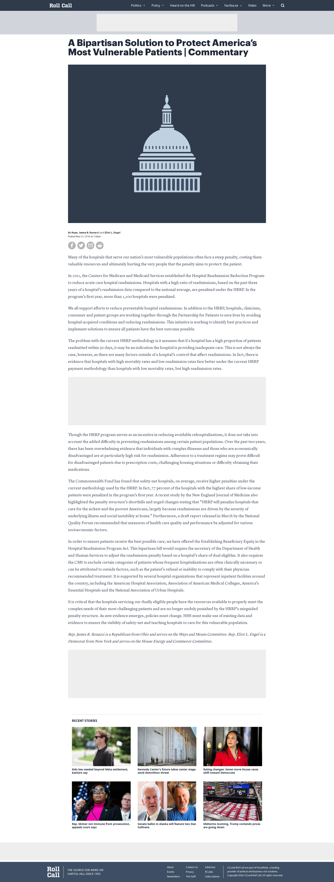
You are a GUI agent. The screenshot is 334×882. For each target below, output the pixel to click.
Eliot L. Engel (112, 233)
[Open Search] (283, 5)
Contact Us (192, 867)
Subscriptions (212, 876)
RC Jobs (209, 871)
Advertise (210, 867)
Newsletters (173, 876)
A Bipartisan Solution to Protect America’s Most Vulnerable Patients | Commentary (162, 47)
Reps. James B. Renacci (85, 233)
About (170, 867)
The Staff (191, 876)
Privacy (190, 871)
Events (170, 871)
